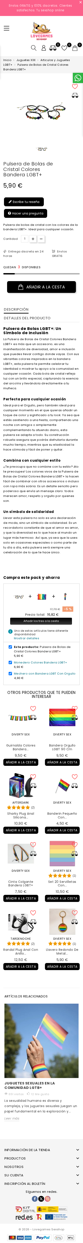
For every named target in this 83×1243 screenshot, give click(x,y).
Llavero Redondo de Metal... (62, 951)
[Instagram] (47, 1199)
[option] (41, 148)
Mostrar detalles (26, 638)
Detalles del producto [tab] (27, 318)
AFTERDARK (20, 802)
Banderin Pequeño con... (62, 815)
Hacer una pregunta (27, 213)
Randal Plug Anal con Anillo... (20, 951)
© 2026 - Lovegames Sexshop (42, 1229)
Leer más (11, 1118)
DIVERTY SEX (21, 734)
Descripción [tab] (16, 309)
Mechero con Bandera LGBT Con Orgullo (45, 673)
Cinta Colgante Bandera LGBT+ (20, 884)
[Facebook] (35, 1199)
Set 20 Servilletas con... (62, 884)
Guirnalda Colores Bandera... (21, 747)
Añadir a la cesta (45, 287)
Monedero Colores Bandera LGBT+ (40, 662)
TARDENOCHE (21, 939)
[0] (75, 48)
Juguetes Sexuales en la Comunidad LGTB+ (29, 1085)
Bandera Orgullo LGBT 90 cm (62, 747)
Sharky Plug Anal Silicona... (20, 815)
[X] (41, 1199)
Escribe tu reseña (25, 201)
